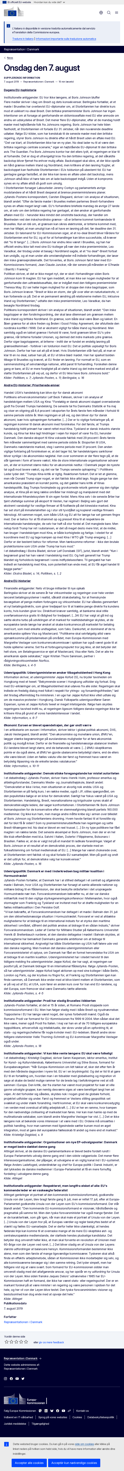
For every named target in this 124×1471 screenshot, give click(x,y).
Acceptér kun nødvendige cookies (74, 1463)
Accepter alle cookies (29, 1463)
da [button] (101, 12)
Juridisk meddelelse (15, 1423)
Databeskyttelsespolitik (100, 1417)
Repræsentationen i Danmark (23, 1322)
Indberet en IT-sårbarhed (18, 1417)
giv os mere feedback (51, 1342)
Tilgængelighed (40, 1423)
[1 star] (6, 1342)
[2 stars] (9, 1342)
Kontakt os (82, 1410)
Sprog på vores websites (52, 1417)
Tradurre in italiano (23, 38)
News (10, 57)
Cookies (77, 1417)
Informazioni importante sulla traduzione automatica (66, 38)
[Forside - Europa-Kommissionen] (14, 11)
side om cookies (84, 1444)
